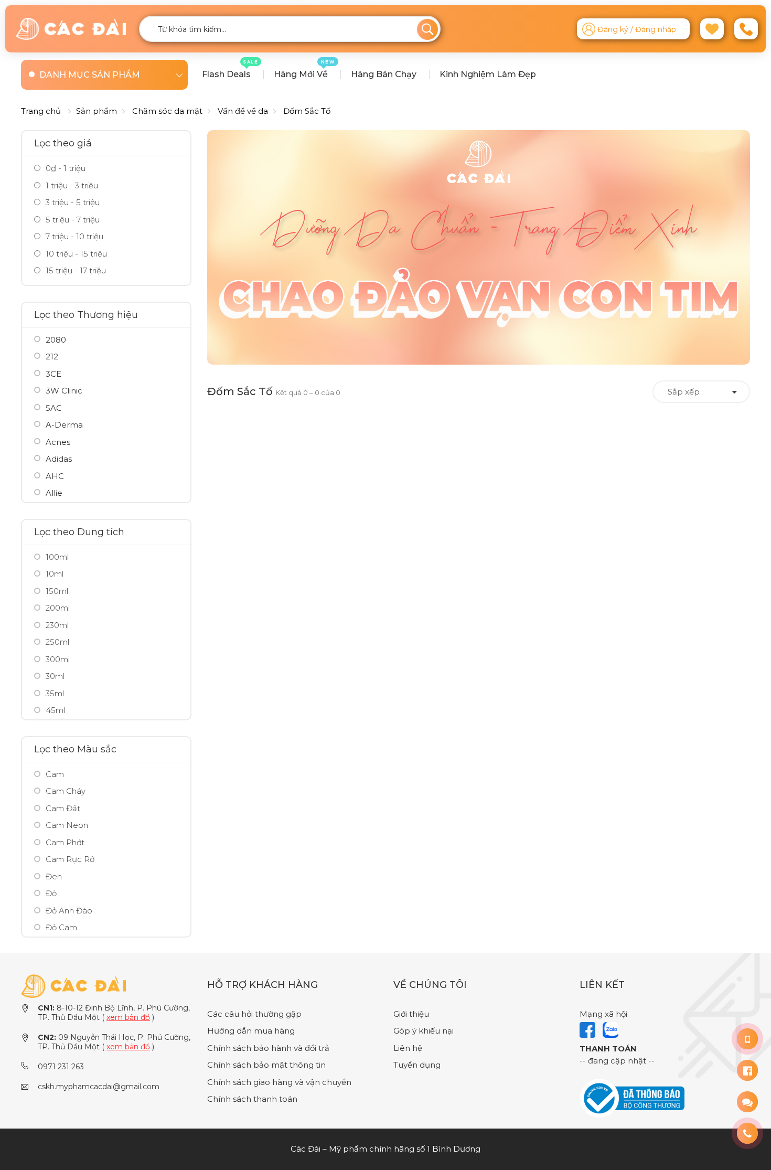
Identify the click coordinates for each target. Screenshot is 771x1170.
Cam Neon (67, 825)
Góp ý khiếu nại (423, 1031)
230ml (57, 625)
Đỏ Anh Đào (69, 911)
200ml (58, 608)
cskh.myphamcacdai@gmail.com (98, 1086)
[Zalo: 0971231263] (747, 1101)
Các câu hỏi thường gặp (254, 1014)
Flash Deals (230, 69)
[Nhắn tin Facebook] (747, 1070)
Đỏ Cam (61, 927)
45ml (55, 710)
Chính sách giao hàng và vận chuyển (279, 1082)
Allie (54, 493)
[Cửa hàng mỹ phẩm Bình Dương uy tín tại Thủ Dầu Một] (71, 29)
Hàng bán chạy (383, 74)
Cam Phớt (65, 842)
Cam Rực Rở (70, 859)
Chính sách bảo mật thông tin (266, 1065)
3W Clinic (64, 391)
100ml (57, 557)
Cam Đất (63, 808)
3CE (53, 374)
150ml (57, 591)
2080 (56, 340)
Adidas (59, 459)
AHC (55, 476)
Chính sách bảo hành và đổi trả (268, 1048)
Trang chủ (41, 111)
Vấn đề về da (243, 111)
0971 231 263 (61, 1066)
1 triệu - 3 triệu (71, 185)
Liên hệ (407, 1048)
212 (52, 356)
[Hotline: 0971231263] (747, 1038)
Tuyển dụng (417, 1065)
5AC (54, 408)
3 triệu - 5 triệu (72, 202)
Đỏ (51, 893)
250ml (57, 642)
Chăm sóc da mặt (167, 111)
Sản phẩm (96, 111)
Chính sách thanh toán (252, 1099)
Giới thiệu (411, 1014)
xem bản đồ (128, 1017)
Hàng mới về (304, 69)
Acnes (58, 442)
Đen (54, 876)
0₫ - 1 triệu (64, 168)
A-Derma (64, 425)
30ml (55, 676)
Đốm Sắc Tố (306, 111)
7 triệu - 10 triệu (73, 236)
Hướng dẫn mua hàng (251, 1031)
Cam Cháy (65, 791)
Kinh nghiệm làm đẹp (488, 74)
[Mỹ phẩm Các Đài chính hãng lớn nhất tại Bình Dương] (73, 985)
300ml (58, 659)
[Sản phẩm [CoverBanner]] (478, 247)
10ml (54, 574)
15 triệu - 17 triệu (75, 270)
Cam (55, 774)
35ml (55, 693)
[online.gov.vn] (632, 1097)
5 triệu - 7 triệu (72, 220)
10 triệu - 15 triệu (75, 254)
